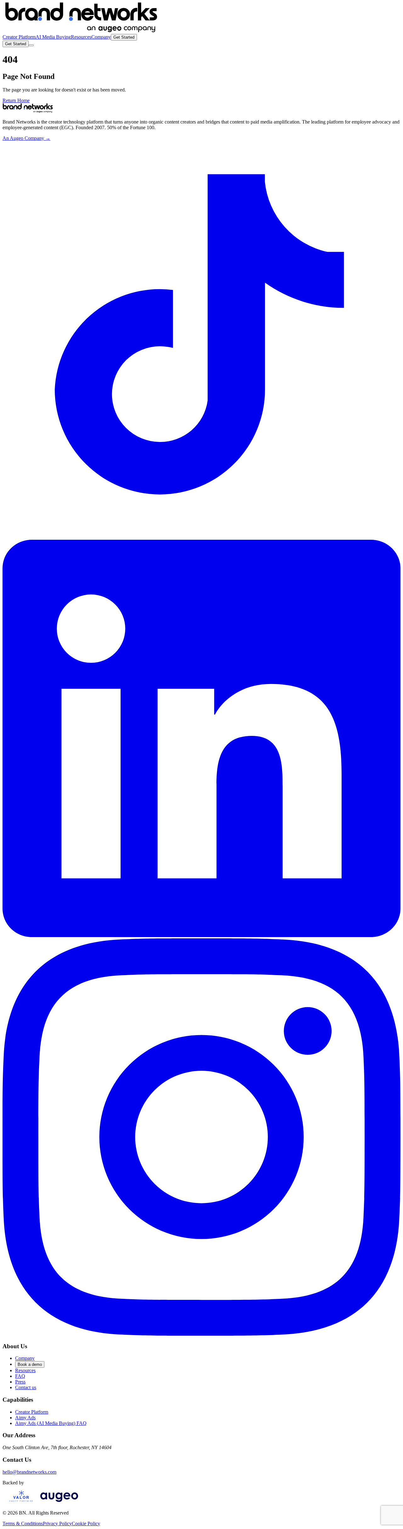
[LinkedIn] (201, 935)
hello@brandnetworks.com (29, 1472)
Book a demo (30, 1364)
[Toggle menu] (31, 45)
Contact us (25, 1387)
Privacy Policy (57, 1523)
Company (101, 37)
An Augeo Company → (26, 138)
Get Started (123, 37)
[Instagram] (201, 1334)
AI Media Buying (53, 37)
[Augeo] (59, 1502)
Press (20, 1381)
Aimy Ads (25, 1417)
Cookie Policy (86, 1523)
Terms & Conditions (23, 1523)
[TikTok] (201, 536)
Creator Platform (19, 37)
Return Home (16, 100)
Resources (81, 37)
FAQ (20, 1376)
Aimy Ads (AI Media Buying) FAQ (51, 1423)
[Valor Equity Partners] (21, 1502)
